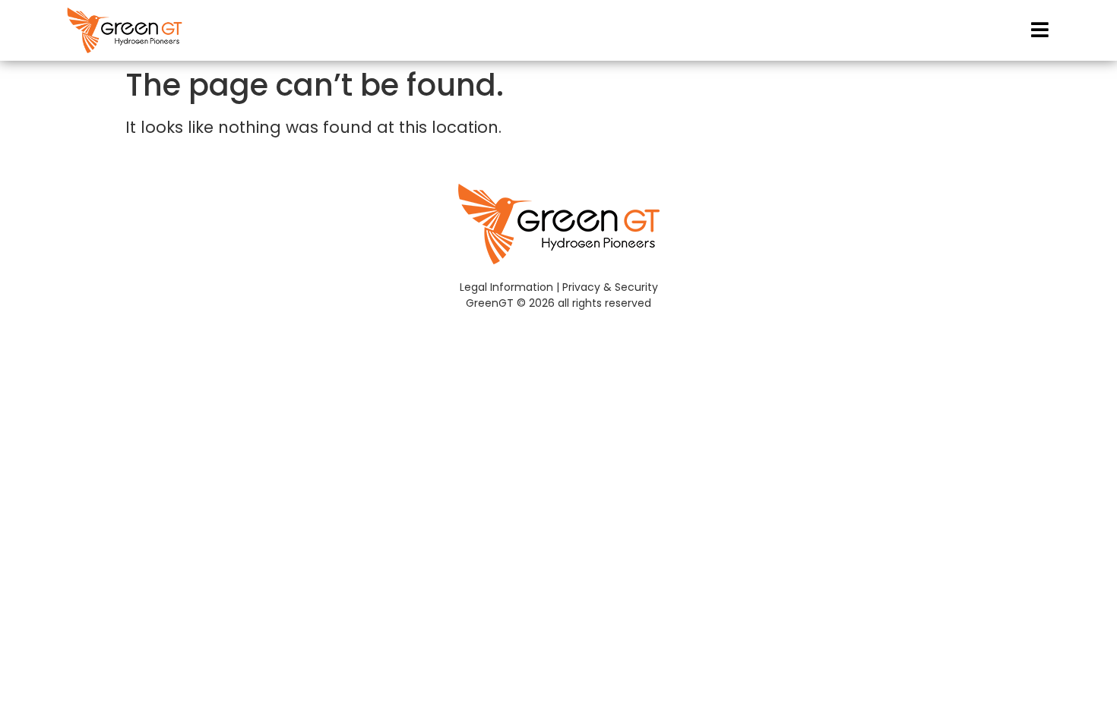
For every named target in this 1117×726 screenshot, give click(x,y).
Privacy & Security (610, 287)
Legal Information (506, 287)
